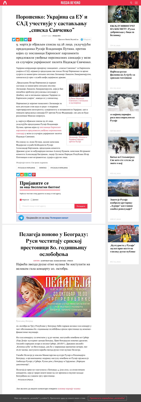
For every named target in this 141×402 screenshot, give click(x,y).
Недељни (25, 200)
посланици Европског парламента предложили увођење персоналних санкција (38, 130)
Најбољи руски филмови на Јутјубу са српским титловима (122, 75)
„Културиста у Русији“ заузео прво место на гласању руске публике (122, 248)
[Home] (5, 3)
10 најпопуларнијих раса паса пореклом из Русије (122, 117)
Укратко (42, 168)
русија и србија (25, 380)
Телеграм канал (59, 217)
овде (63, 398)
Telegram (87, 39)
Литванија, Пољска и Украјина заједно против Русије (78, 139)
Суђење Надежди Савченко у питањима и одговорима (78, 101)
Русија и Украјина (59, 168)
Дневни (35, 200)
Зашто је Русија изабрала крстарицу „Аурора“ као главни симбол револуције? (121, 204)
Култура (36, 261)
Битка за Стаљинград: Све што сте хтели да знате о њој (122, 160)
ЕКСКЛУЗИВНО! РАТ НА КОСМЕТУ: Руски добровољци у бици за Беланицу (122, 31)
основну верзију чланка (69, 389)
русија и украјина (26, 168)
